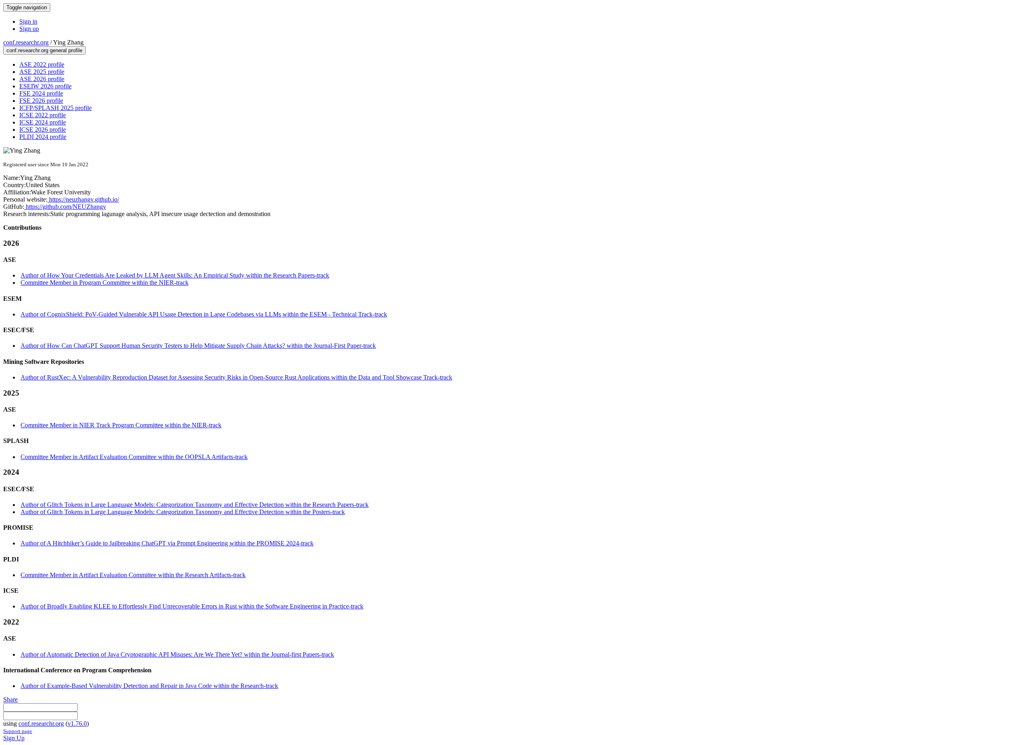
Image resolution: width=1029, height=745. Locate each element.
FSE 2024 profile (41, 93)
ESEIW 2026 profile (45, 86)
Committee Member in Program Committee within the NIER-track (104, 282)
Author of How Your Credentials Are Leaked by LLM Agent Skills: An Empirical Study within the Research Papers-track (174, 275)
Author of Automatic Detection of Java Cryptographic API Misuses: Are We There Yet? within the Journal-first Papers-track (177, 654)
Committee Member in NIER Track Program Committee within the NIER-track (120, 425)
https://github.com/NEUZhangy (65, 206)
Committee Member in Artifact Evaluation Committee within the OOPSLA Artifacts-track (134, 456)
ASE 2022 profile (41, 64)
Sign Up (14, 738)
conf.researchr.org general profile (44, 50)
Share (10, 699)
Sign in (28, 21)
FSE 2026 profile (41, 100)
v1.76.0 (77, 723)
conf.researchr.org (26, 42)
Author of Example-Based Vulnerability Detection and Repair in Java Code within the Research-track (149, 685)
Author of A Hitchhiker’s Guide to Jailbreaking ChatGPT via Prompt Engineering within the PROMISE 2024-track (167, 543)
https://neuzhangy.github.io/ (83, 199)
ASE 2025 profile (41, 71)
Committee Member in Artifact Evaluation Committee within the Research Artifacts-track (133, 575)
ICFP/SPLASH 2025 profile (55, 107)
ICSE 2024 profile (42, 122)
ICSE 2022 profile (42, 115)
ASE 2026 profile (41, 79)
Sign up (29, 28)
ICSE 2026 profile (42, 129)
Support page (17, 731)
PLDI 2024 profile (42, 136)
